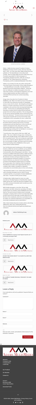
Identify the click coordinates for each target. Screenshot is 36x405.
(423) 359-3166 (10, 1)
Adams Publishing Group (19, 212)
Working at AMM (7, 382)
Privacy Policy (24, 398)
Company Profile (7, 361)
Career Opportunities (8, 383)
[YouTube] (18, 3)
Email (4, 317)
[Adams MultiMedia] (18, 8)
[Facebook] (14, 3)
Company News (7, 362)
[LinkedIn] (20, 3)
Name (5, 311)
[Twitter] (16, 3)
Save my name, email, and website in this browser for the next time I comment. (18, 332)
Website (5, 323)
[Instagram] (22, 3)
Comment (6, 296)
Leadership (5, 364)
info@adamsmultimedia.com (24, 1)
